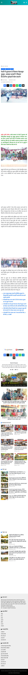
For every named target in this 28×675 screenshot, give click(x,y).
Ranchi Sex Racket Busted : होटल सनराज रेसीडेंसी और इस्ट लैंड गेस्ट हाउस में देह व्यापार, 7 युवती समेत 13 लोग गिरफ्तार (18, 491)
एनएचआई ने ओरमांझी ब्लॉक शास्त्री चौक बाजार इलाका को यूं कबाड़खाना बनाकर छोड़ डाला (17, 553)
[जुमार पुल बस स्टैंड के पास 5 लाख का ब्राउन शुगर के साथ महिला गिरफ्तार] (4, 485)
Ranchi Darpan (4, 80)
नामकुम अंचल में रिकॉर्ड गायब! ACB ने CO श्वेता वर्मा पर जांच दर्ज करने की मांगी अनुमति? (7, 434)
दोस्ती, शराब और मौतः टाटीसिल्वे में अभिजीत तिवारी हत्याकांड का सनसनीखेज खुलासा (7, 448)
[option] (14, 379)
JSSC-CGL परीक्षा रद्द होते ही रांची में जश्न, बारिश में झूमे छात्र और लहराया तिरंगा (17, 496)
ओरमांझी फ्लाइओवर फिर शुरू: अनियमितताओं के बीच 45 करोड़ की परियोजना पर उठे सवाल (20, 463)
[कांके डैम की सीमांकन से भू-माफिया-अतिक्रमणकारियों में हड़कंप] (4, 536)
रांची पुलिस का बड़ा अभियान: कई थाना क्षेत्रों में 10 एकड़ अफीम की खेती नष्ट (17, 558)
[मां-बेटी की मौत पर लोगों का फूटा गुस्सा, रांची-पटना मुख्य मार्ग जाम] (21, 428)
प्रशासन (2, 624)
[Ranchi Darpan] (14, 2)
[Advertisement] (14, 20)
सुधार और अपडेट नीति (4, 654)
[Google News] (8, 349)
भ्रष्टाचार (2, 620)
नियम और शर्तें (3, 636)
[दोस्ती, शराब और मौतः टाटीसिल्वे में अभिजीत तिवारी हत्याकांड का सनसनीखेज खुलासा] (7, 442)
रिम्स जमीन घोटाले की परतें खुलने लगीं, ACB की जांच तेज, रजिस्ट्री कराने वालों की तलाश (17, 541)
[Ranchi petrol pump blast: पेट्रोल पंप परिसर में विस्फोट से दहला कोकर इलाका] (4, 479)
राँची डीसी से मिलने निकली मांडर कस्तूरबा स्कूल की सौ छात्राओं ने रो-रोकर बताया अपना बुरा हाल (14, 309)
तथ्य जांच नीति (3, 650)
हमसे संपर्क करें (3, 640)
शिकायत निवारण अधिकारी (5, 648)
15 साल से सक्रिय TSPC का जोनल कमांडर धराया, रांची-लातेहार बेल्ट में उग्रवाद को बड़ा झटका (21, 448)
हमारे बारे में (2, 638)
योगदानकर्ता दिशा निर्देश (5, 656)
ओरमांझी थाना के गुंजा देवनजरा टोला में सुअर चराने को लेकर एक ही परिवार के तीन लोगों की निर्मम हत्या (15, 305)
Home (3, 66)
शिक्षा (2, 616)
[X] (14, 369)
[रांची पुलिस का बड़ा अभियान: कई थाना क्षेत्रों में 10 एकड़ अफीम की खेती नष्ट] (4, 559)
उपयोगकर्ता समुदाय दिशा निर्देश (6, 646)
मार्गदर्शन (2, 626)
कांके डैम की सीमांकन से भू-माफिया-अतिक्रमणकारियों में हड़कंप (16, 535)
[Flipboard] (19, 349)
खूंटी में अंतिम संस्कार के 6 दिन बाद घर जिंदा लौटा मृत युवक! (14, 380)
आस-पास (6, 66)
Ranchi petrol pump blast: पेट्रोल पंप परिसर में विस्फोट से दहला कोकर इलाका (17, 478)
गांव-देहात (7, 69)
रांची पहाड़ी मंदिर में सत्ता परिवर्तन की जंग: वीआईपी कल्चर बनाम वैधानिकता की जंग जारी (7, 463)
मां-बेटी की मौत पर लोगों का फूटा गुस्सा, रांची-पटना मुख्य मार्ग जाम (21, 432)
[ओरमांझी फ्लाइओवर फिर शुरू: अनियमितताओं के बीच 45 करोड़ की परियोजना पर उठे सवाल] (21, 456)
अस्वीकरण (2, 632)
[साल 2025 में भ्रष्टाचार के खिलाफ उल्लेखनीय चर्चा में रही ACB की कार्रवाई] (4, 547)
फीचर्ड (2, 614)
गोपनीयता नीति (3, 634)
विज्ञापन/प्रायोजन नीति (4, 658)
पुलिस (2, 622)
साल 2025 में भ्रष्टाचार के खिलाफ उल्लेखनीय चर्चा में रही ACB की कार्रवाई (17, 547)
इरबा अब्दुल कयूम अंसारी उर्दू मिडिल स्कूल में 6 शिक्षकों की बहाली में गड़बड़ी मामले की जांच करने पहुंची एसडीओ (14, 295)
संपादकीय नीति (3, 652)
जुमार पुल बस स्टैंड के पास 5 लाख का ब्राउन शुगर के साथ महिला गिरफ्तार (18, 484)
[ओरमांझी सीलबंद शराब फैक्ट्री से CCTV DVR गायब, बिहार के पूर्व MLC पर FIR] (4, 473)
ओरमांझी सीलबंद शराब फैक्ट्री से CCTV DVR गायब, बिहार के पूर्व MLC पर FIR (17, 472)
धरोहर (12, 69)
